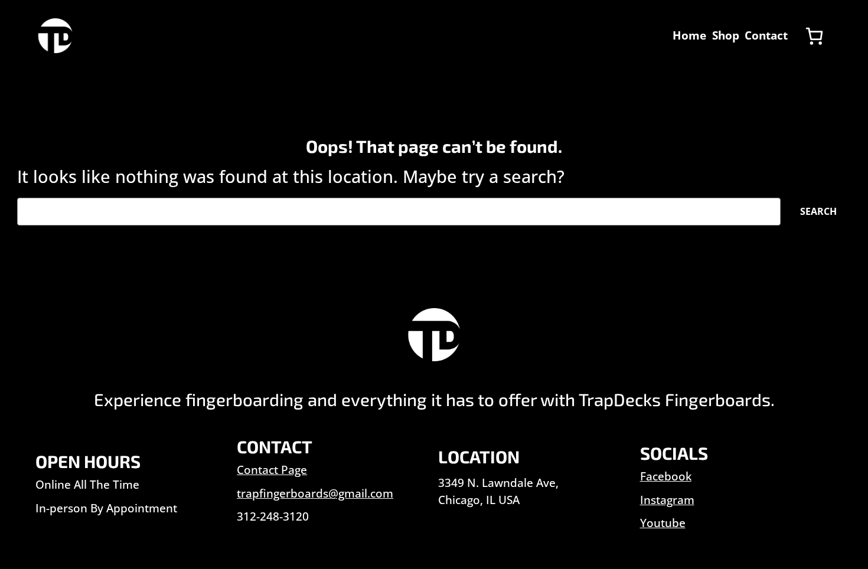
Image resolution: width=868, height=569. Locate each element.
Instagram (667, 500)
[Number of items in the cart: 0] (814, 35)
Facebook (665, 476)
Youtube (663, 523)
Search (818, 211)
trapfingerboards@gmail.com (315, 493)
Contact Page (272, 470)
